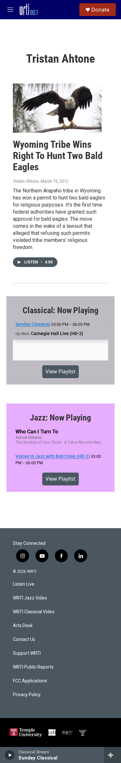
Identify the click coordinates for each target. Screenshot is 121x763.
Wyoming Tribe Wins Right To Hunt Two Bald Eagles (58, 156)
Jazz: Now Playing (60, 417)
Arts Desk (23, 625)
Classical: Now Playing (60, 310)
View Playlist (60, 371)
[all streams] (112, 755)
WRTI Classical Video (34, 611)
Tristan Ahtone (26, 181)
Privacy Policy (27, 694)
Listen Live (23, 584)
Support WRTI (27, 653)
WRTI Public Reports (33, 667)
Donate (100, 10)
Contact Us (24, 639)
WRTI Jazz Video (30, 598)
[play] (10, 755)
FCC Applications (30, 681)
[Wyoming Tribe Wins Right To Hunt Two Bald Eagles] (57, 108)
